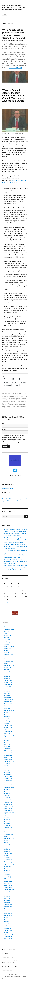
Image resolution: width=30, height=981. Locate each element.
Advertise (5, 946)
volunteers (19, 406)
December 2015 (8, 806)
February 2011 (8, 930)
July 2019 (6, 714)
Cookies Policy (17, 976)
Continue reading (15, 67)
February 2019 (8, 725)
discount (4, 399)
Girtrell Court (16, 401)
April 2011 (7, 926)
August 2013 (7, 866)
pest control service (15, 404)
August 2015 (7, 815)
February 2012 (8, 904)
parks (8, 404)
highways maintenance (10, 403)
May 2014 (7, 847)
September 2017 (9, 761)
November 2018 (8, 731)
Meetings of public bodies (10, 949)
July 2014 (6, 842)
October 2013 (8, 862)
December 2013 (8, 857)
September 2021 (9, 665)
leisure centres (6, 396)
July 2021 (6, 669)
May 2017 (7, 770)
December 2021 (8, 659)
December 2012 (8, 883)
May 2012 (7, 898)
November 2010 (8, 936)
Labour (25, 395)
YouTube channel (7, 957)
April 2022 (7, 652)
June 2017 (7, 768)
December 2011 (8, 909)
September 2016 (9, 787)
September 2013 (9, 864)
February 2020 (8, 699)
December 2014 (8, 832)
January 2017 (8, 778)
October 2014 (8, 836)
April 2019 (7, 721)
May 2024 (7, 631)
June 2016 (7, 793)
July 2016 (6, 791)
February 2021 (8, 680)
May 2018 (7, 744)
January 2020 (8, 701)
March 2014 (7, 851)
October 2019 (8, 708)
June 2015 (7, 819)
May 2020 (7, 693)
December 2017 (8, 755)
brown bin (10, 398)
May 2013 (7, 872)
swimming (13, 406)
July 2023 (6, 637)
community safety (21, 398)
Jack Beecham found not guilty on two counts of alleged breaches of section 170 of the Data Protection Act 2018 (15, 568)
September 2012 (9, 889)
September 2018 (9, 736)
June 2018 (7, 742)
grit (3, 403)
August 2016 (7, 789)
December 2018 (8, 729)
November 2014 (8, 834)
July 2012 (6, 894)
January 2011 (7, 932)
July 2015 (6, 817)
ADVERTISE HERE (7, 488)
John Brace (7, 393)
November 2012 (8, 885)
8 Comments (12, 407)
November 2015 (8, 808)
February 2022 (8, 654)
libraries (12, 396)
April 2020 (7, 695)
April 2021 (7, 676)
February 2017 (8, 776)
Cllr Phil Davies (10, 395)
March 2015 (7, 825)
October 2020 (8, 684)
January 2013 (8, 881)
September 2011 (8, 915)
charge (15, 398)
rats (21, 404)
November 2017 (8, 757)
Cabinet (24, 393)
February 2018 (8, 751)
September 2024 (9, 629)
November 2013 (8, 859)
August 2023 (7, 635)
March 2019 (7, 723)
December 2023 (8, 633)
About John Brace (7, 970)
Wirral (21, 396)
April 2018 (7, 746)
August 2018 (7, 738)
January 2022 (8, 657)
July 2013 (6, 868)
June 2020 (7, 691)
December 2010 (8, 934)
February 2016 (8, 802)
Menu (5, 14)
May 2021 (7, 674)
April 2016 (7, 798)
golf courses (23, 401)
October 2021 (8, 663)
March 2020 (7, 697)
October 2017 (8, 759)
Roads (16, 396)
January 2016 (8, 804)
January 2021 (8, 682)
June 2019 (7, 716)
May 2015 (7, 821)
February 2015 (8, 827)
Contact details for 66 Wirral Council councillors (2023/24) (13, 961)
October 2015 (8, 810)
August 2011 (7, 917)
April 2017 (7, 772)
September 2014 (9, 838)
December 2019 (8, 704)
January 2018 (8, 753)
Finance (21, 395)
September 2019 (9, 710)
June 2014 (7, 845)
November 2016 (8, 783)
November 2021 (8, 661)
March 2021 (7, 678)
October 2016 (8, 785)
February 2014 (8, 853)
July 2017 (6, 766)
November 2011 (8, 911)
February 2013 (8, 879)
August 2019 (7, 712)
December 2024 (8, 627)
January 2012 (8, 906)
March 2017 (7, 774)
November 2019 (8, 706)
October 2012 (8, 887)
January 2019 (8, 727)
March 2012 (7, 902)
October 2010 (8, 939)
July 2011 (6, 919)
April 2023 (7, 642)
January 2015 (8, 830)
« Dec (7, 603)
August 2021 (7, 667)
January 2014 (8, 855)
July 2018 (6, 740)
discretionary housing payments (15, 399)
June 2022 (7, 650)
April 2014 (7, 849)
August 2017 (7, 763)
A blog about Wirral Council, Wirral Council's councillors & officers (13, 7)
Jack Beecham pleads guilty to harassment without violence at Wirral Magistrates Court (15, 561)
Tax (19, 396)
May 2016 (7, 795)
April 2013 (7, 874)
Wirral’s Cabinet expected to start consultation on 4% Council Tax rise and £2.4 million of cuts (13, 35)
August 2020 (8, 687)
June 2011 (7, 921)
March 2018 (7, 748)
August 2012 (7, 892)
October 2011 (8, 913)
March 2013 (7, 877)
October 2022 (8, 648)
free (25, 399)
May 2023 (7, 640)
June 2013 (7, 870)
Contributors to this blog (10, 966)
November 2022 (9, 646)
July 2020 (7, 689)
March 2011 (7, 928)
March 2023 (7, 644)
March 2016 (7, 800)
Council (17, 395)
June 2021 (7, 672)
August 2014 (7, 840)
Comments (5, 953)
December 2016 (8, 780)
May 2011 (6, 924)
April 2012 (7, 900)
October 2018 (8, 733)
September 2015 (9, 813)
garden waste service (7, 401)
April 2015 (7, 823)
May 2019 (7, 719)
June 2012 (7, 896)
